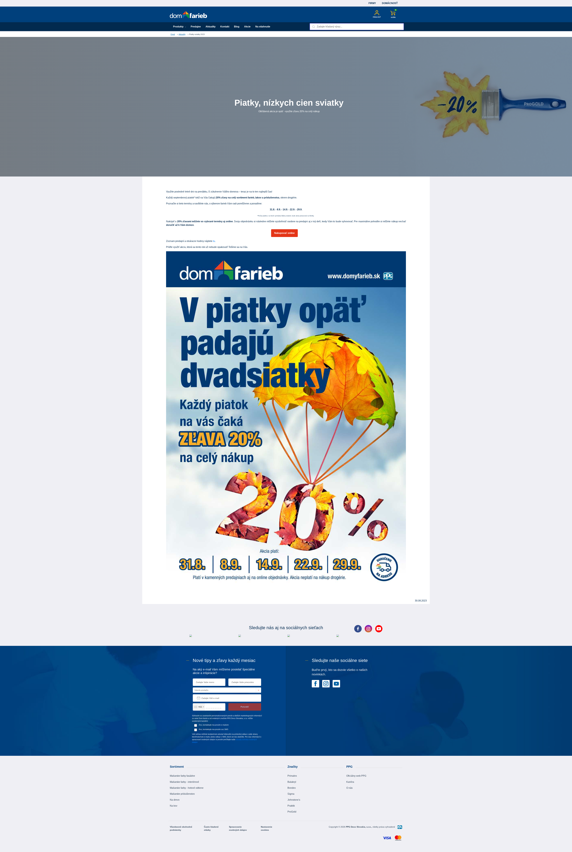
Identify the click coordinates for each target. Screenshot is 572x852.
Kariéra (350, 782)
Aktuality (211, 26)
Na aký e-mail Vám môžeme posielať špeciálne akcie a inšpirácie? (224, 671)
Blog (236, 26)
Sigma (290, 794)
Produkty (178, 26)
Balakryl (291, 782)
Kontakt (224, 26)
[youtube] (336, 683)
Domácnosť (390, 3)
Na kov (173, 805)
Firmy (372, 3)
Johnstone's (293, 800)
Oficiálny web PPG (356, 776)
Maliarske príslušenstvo (182, 794)
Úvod (173, 34)
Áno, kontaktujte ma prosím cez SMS (213, 729)
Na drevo (174, 800)
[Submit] (313, 26)
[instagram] (326, 683)
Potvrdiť (245, 707)
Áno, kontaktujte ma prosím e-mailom (214, 725)
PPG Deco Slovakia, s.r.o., (359, 827)
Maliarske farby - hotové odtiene (186, 788)
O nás (349, 788)
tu (214, 241)
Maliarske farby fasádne (182, 776)
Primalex (292, 776)
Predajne (196, 26)
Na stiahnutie (262, 26)
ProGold (291, 811)
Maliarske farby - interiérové (184, 782)
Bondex (291, 788)
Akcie (247, 26)
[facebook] (315, 683)
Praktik (291, 805)
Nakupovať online (284, 233)
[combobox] (357, 26)
